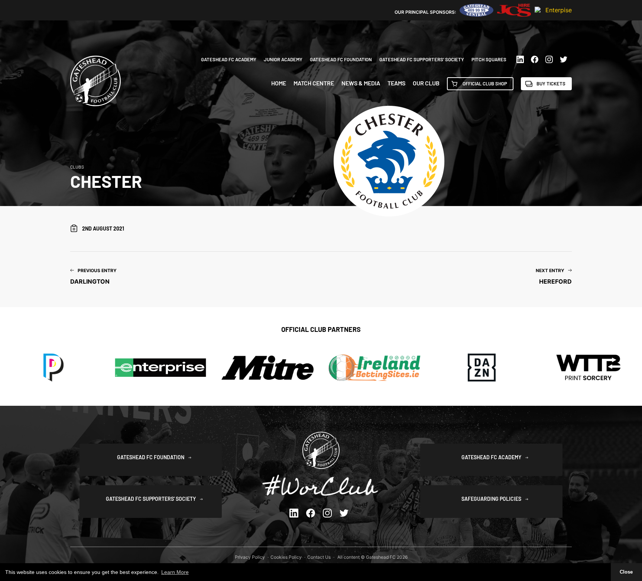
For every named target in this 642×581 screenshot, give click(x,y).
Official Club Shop (485, 84)
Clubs (77, 166)
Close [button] (626, 572)
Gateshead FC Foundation (341, 59)
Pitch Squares (488, 59)
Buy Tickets (550, 84)
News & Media (360, 83)
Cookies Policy (286, 557)
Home (278, 83)
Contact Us (319, 557)
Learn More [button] (175, 572)
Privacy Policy (250, 557)
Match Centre (314, 83)
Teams (396, 83)
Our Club (426, 83)
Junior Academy (283, 59)
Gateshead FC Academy (228, 59)
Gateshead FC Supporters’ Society (421, 59)
